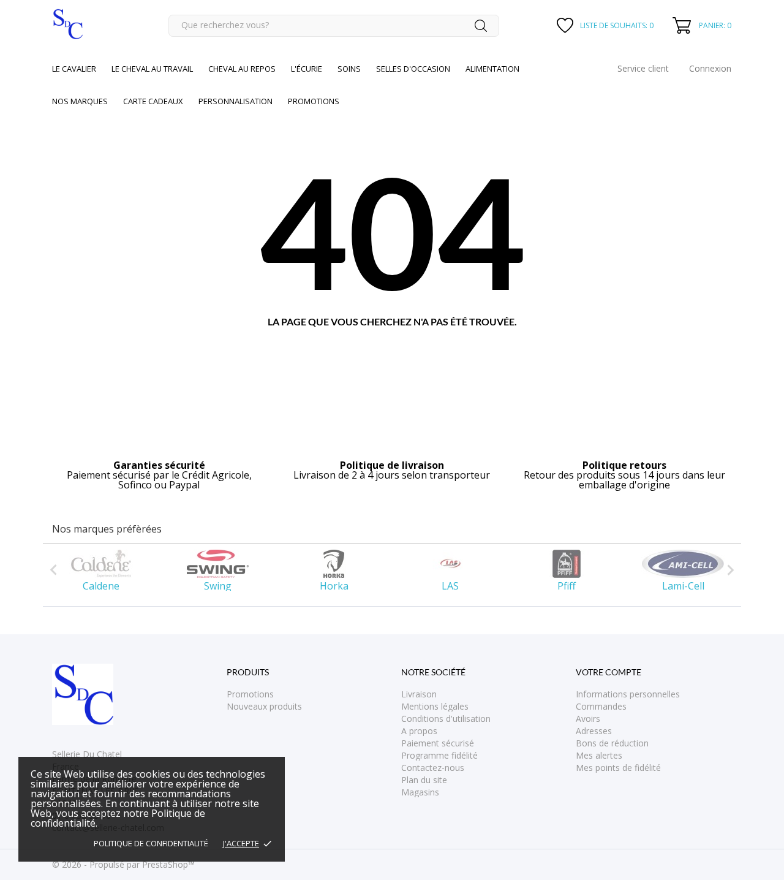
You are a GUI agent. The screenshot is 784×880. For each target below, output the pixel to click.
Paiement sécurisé (437, 743)
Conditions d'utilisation (446, 718)
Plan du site (424, 780)
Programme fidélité (439, 755)
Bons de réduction (612, 743)
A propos (419, 731)
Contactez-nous (432, 767)
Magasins (420, 792)
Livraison (419, 694)
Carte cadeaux (153, 101)
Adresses (594, 731)
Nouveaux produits (264, 706)
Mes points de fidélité (618, 767)
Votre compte (608, 672)
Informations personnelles (628, 694)
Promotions (250, 694)
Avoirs (588, 718)
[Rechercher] (481, 26)
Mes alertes (599, 755)
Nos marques (80, 101)
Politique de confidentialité (151, 843)
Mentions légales (435, 706)
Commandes (601, 706)
